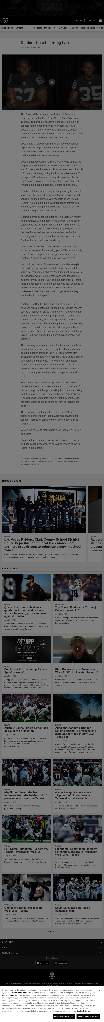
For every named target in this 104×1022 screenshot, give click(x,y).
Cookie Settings (36, 1011)
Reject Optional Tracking (88, 1016)
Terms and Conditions (14, 993)
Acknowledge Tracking (63, 1016)
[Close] (100, 990)
